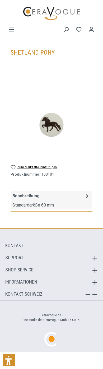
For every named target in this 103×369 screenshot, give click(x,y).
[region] (51, 124)
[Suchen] (66, 29)
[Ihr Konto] (91, 29)
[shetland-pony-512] (51, 124)
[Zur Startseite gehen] (51, 13)
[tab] (51, 200)
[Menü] (11, 29)
